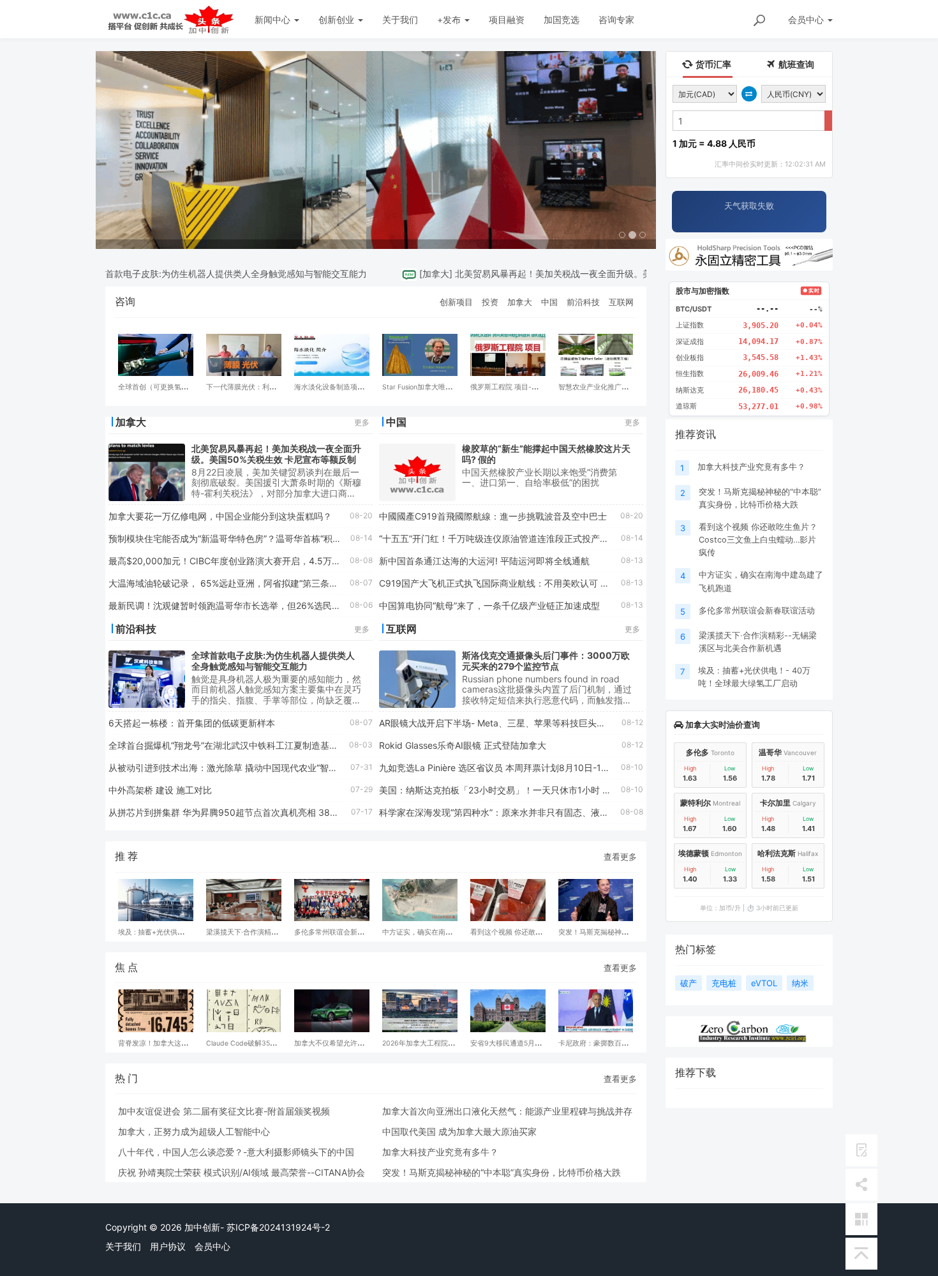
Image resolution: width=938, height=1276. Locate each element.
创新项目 (456, 302)
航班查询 (795, 64)
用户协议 (168, 1246)
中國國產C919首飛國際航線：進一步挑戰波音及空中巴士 (493, 516)
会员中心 (212, 1246)
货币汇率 (712, 64)
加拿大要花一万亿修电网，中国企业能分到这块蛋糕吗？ (220, 516)
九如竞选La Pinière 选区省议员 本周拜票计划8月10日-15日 (497, 767)
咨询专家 (616, 19)
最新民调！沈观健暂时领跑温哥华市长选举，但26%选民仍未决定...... (245, 605)
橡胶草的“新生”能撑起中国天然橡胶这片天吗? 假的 (546, 454)
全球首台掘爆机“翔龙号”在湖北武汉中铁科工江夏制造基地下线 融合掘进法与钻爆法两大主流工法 (300, 745)
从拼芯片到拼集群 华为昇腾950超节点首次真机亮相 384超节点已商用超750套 (266, 812)
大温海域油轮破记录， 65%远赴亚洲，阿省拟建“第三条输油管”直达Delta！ (258, 583)
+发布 (450, 19)
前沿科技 (583, 302)
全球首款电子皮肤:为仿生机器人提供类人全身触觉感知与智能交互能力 (202, 273)
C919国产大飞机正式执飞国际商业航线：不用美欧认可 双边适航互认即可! (526, 583)
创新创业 (337, 19)
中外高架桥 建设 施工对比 (160, 789)
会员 (806, 19)
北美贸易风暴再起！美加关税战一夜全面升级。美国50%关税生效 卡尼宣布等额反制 (597, 273)
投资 (490, 302)
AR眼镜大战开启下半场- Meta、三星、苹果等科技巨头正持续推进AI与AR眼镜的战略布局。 (560, 722)
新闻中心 (274, 19)
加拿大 (411, 273)
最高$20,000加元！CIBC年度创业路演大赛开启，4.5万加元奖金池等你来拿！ (264, 560)
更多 (361, 422)
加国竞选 (561, 19)
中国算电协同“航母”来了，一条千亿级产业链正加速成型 (489, 605)
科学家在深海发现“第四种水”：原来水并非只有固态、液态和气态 (507, 812)
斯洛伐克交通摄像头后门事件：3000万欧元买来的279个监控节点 (546, 661)
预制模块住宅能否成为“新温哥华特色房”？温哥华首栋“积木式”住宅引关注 (253, 538)
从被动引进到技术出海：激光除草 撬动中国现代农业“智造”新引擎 (238, 767)
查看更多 (620, 857)
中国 (549, 302)
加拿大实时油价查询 (721, 724)
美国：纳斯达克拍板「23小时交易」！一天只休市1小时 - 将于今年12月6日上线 (537, 789)
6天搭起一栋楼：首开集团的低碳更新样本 (191, 722)
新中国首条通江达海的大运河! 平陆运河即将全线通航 (484, 560)
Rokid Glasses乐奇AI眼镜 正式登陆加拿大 (462, 745)
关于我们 (400, 19)
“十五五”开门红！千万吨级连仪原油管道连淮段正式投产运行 (498, 538)
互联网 (621, 302)
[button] (138, 150)
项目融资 (507, 19)
